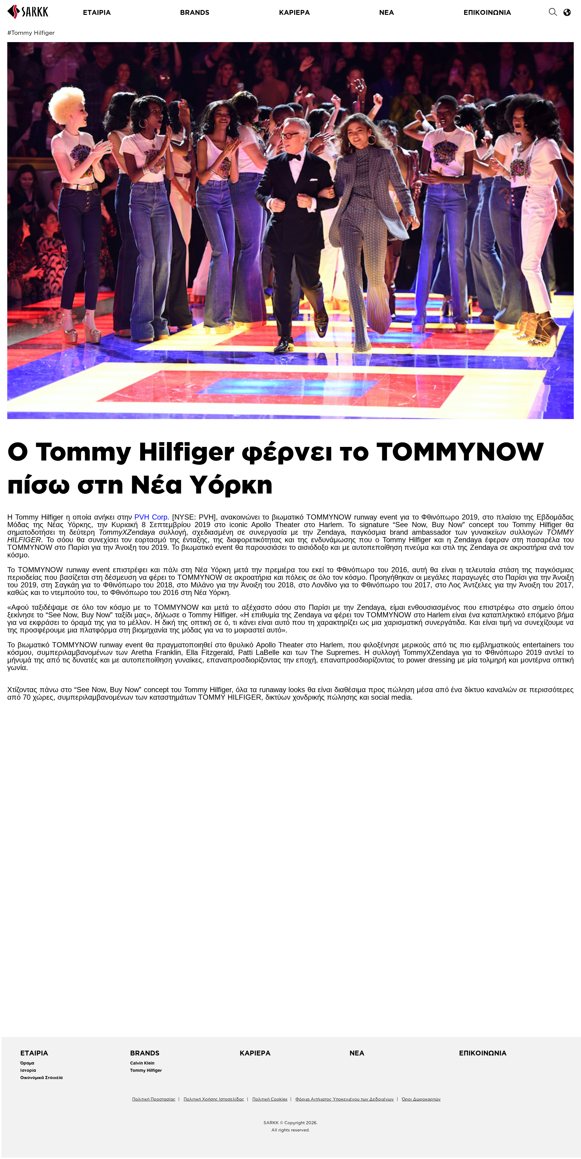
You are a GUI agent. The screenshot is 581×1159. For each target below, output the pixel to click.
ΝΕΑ (386, 12)
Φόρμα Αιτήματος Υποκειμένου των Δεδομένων (344, 1099)
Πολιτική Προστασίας (154, 1099)
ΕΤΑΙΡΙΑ (97, 12)
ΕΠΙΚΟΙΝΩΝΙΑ (487, 12)
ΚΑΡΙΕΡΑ (294, 12)
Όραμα (27, 1063)
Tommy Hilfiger (146, 1070)
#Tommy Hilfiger (31, 32)
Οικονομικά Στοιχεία (41, 1077)
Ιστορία (28, 1070)
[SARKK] (27, 16)
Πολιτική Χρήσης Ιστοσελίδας (214, 1099)
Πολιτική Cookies (269, 1099)
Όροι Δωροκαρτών (421, 1099)
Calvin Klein (142, 1063)
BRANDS (194, 12)
